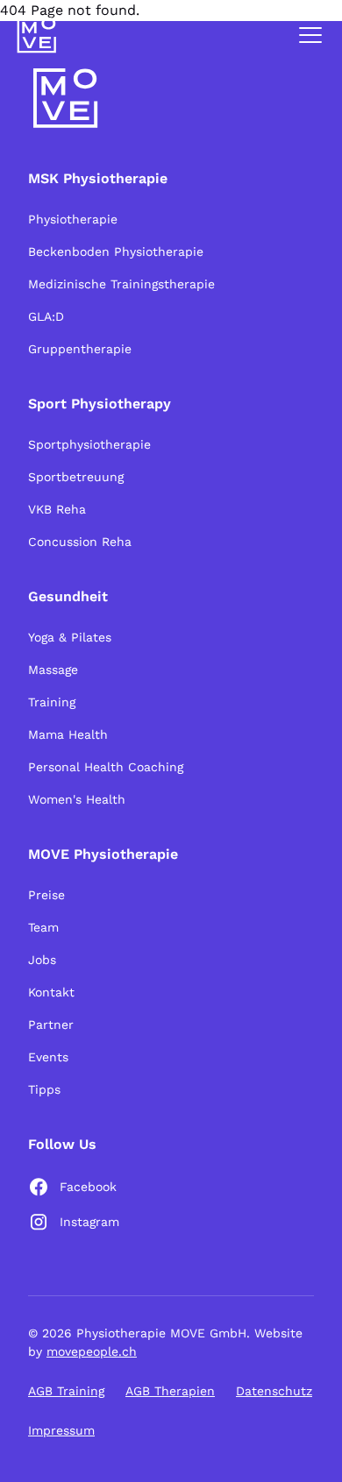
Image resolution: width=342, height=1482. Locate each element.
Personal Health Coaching (105, 767)
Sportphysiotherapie (89, 444)
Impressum (61, 1430)
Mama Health (68, 734)
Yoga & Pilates (69, 637)
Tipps (44, 1089)
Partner (51, 1025)
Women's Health (76, 799)
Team (43, 927)
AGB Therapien (170, 1391)
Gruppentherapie (80, 349)
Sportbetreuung (76, 477)
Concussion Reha (80, 542)
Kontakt (51, 992)
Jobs (42, 960)
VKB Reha (57, 509)
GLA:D (46, 316)
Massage (53, 670)
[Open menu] (310, 35)
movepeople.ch (91, 1351)
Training (51, 702)
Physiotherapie (73, 219)
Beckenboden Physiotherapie (115, 252)
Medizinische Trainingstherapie (121, 284)
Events (48, 1057)
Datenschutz (274, 1391)
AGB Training (66, 1391)
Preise (46, 895)
